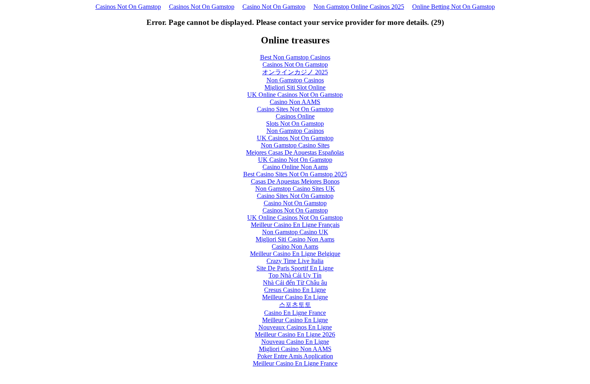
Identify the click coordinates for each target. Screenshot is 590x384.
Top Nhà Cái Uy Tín (295, 275)
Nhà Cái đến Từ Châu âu (295, 282)
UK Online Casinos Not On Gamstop (295, 94)
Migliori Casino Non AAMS (295, 348)
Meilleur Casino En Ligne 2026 (295, 334)
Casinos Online (295, 116)
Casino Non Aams (295, 246)
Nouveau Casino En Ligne (295, 341)
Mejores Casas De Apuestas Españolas (295, 152)
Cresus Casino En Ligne (295, 289)
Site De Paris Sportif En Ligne (295, 268)
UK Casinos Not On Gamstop (295, 138)
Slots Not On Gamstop (295, 123)
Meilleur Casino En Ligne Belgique (295, 253)
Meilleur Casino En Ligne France (295, 363)
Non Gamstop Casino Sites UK (295, 188)
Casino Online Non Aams (295, 166)
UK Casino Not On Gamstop (295, 159)
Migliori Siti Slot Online (295, 87)
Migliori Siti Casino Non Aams (295, 239)
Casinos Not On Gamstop (128, 6)
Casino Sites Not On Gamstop (295, 109)
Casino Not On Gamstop (273, 6)
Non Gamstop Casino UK (295, 232)
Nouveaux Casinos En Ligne (295, 327)
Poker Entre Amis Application (295, 356)
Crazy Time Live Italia (295, 260)
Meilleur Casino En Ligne (295, 297)
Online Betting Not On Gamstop (453, 6)
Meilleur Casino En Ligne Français (295, 224)
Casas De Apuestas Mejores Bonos (295, 181)
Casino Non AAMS (295, 101)
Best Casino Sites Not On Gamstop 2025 (295, 174)
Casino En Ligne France (295, 312)
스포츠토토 (295, 304)
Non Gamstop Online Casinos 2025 (358, 6)
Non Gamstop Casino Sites (295, 145)
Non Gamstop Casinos (295, 80)
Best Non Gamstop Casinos (295, 57)
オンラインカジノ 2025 (295, 72)
